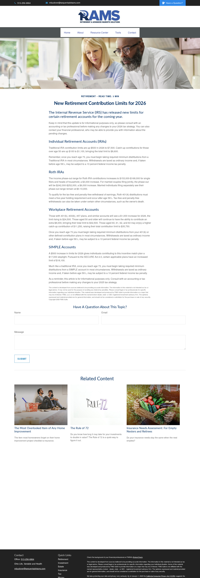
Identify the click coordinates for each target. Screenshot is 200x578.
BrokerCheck (138, 557)
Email (104, 312)
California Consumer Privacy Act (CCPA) (160, 576)
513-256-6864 (24, 2)
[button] (67, 32)
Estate (61, 566)
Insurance (62, 570)
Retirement (63, 559)
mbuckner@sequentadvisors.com (64, 2)
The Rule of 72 (79, 428)
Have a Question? (174, 2)
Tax (59, 573)
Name (17, 312)
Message (19, 332)
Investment (63, 562)
